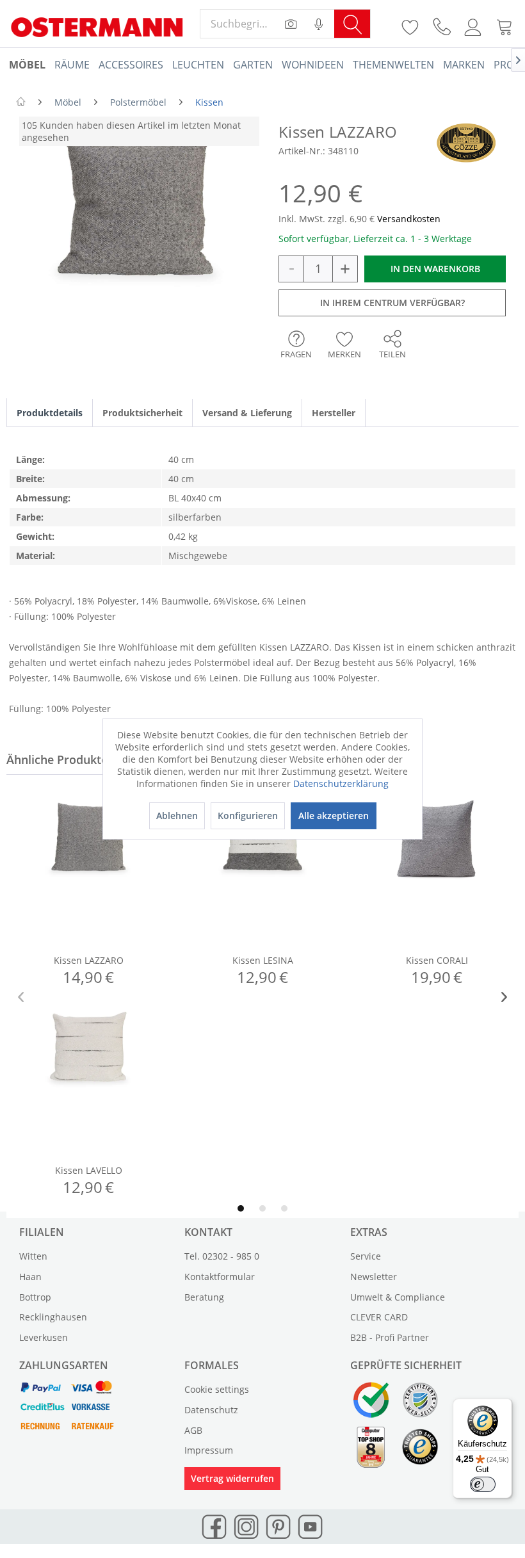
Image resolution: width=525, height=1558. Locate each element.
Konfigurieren (248, 815)
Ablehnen (177, 815)
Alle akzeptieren (333, 815)
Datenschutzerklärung (341, 783)
